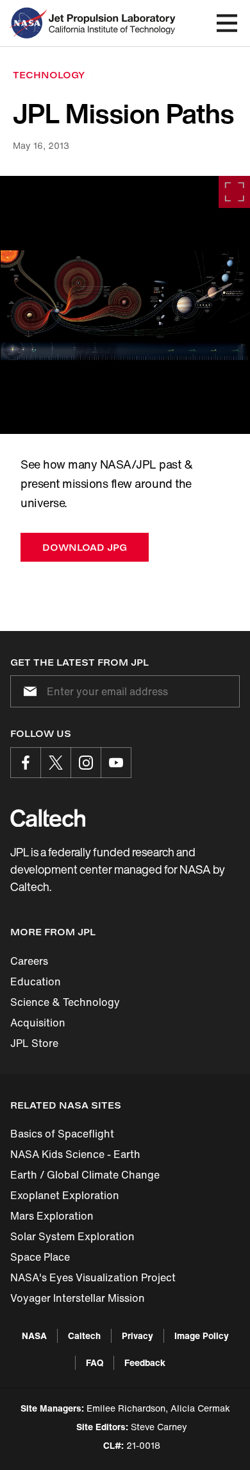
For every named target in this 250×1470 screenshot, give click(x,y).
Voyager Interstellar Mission (77, 1298)
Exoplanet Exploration (64, 1195)
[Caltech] (47, 818)
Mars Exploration (52, 1216)
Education (35, 981)
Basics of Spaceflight (62, 1133)
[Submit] (27, 691)
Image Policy (201, 1335)
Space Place (40, 1257)
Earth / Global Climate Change (85, 1174)
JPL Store (34, 1043)
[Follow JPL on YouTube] (116, 762)
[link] (125, 305)
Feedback (144, 1362)
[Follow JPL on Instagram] (86, 762)
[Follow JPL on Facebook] (25, 762)
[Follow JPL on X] (55, 762)
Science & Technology (65, 1002)
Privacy (137, 1335)
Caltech (84, 1335)
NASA (34, 1335)
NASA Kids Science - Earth (75, 1154)
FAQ (94, 1362)
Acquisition (37, 1022)
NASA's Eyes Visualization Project (93, 1277)
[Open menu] (226, 23)
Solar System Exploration (72, 1236)
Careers (29, 961)
